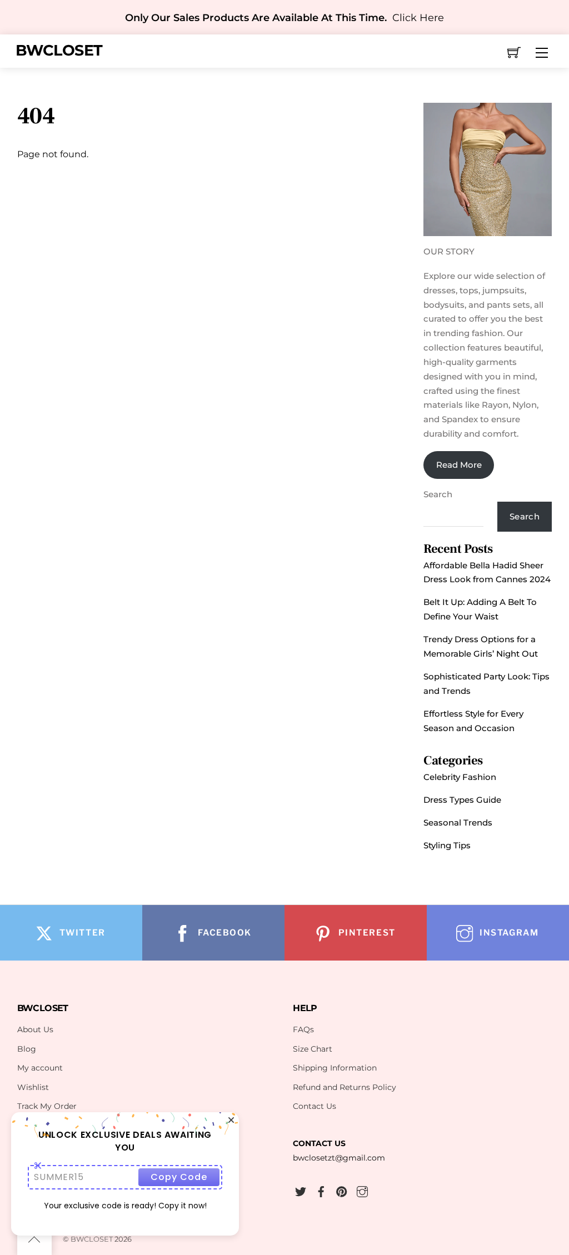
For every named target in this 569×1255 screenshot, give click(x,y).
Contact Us (314, 1106)
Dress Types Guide (462, 799)
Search (437, 494)
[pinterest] (342, 1190)
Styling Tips (447, 845)
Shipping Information (335, 1068)
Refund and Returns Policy (344, 1087)
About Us (35, 1029)
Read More (459, 464)
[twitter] (300, 1190)
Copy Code (179, 1177)
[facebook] (321, 1190)
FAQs (303, 1029)
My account (40, 1068)
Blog (26, 1049)
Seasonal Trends (457, 822)
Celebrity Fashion (459, 777)
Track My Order (47, 1106)
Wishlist (33, 1087)
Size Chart (312, 1049)
